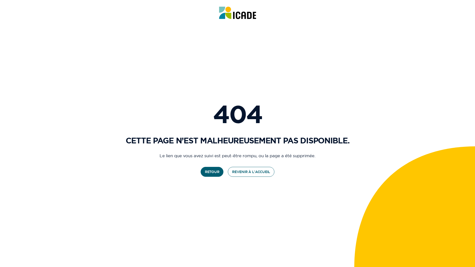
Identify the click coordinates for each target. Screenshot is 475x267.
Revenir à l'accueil (251, 172)
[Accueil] (237, 13)
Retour (212, 172)
